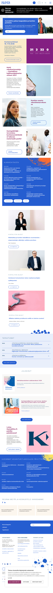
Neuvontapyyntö (6, 524)
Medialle (19, 553)
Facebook (2, 502)
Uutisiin (26, 200)
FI (39, 2)
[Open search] (34, 2)
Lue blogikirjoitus (13, 246)
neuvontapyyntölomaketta (23, 543)
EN (45, 2)
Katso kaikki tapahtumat (9, 362)
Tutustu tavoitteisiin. (13, 93)
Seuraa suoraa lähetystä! (10, 10)
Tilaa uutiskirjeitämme (38, 544)
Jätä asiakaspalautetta (22, 546)
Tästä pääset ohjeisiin (14, 449)
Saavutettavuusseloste (23, 555)
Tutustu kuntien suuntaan (36, 122)
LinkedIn (5, 502)
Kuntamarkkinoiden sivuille (13, 60)
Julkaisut (4, 527)
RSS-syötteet (36, 543)
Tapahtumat (5, 530)
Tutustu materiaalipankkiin (13, 152)
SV (42, 2)
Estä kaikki (26, 581)
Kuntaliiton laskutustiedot (8, 548)
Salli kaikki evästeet (14, 581)
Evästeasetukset (37, 581)
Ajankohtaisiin (8, 200)
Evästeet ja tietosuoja (38, 540)
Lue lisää (10, 577)
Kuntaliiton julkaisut (37, 541)
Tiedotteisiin (18, 200)
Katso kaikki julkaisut (26, 419)
